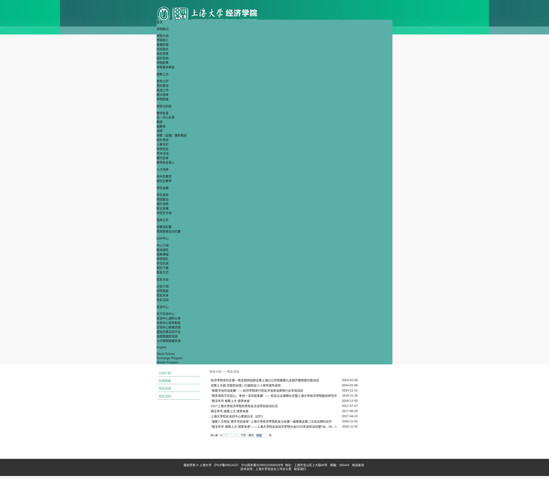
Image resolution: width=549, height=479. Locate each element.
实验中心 (163, 307)
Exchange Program (170, 358)
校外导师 (163, 140)
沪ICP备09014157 (227, 465)
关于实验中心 (166, 313)
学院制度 (163, 99)
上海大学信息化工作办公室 (274, 469)
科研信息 (163, 149)
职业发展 (163, 208)
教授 (160, 122)
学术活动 (163, 153)
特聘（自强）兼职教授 (172, 135)
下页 (243, 435)
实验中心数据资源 (169, 327)
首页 (160, 22)
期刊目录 (163, 158)
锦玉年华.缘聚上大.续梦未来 (230, 411)
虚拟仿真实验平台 (169, 331)
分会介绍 (163, 286)
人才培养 (163, 169)
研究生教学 (164, 181)
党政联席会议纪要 (169, 231)
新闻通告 (163, 250)
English (161, 347)
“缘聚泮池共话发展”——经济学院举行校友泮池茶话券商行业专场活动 (257, 390)
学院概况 (163, 29)
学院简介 (163, 40)
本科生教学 (164, 176)
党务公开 (163, 81)
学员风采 (163, 263)
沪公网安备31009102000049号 (262, 465)
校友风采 (163, 295)
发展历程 (163, 44)
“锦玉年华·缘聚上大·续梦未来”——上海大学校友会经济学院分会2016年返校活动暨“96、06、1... (275, 426)
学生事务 (163, 195)
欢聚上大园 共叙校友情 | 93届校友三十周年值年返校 (246, 385)
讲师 (160, 131)
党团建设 (163, 199)
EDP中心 (163, 238)
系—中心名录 (166, 117)
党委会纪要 (164, 227)
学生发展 (163, 188)
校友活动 (163, 300)
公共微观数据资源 (169, 341)
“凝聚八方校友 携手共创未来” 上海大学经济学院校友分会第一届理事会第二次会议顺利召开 (271, 421)
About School (166, 353)
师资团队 (163, 259)
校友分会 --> (218, 371)
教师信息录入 (166, 162)
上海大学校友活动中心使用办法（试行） (238, 416)
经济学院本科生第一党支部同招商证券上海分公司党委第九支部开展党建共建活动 (265, 380)
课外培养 (163, 204)
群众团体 (163, 94)
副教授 (161, 126)
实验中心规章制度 (169, 322)
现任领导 (163, 53)
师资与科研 (164, 106)
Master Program (168, 362)
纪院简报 (163, 291)
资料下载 (163, 268)
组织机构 (163, 58)
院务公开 (163, 220)
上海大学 (205, 465)
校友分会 (163, 279)
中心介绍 (163, 245)
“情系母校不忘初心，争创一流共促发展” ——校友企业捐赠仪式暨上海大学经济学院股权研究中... (275, 395)
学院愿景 (163, 62)
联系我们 (300, 469)
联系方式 (163, 272)
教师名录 (163, 113)
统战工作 (163, 90)
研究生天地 (164, 213)
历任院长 (163, 49)
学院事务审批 (166, 67)
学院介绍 (163, 36)
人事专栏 (163, 144)
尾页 (251, 435)
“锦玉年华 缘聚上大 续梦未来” (231, 401)
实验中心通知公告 (169, 318)
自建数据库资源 (167, 336)
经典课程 (163, 254)
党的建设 (163, 85)
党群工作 (163, 74)
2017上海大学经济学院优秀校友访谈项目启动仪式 (244, 406)
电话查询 (358, 465)
